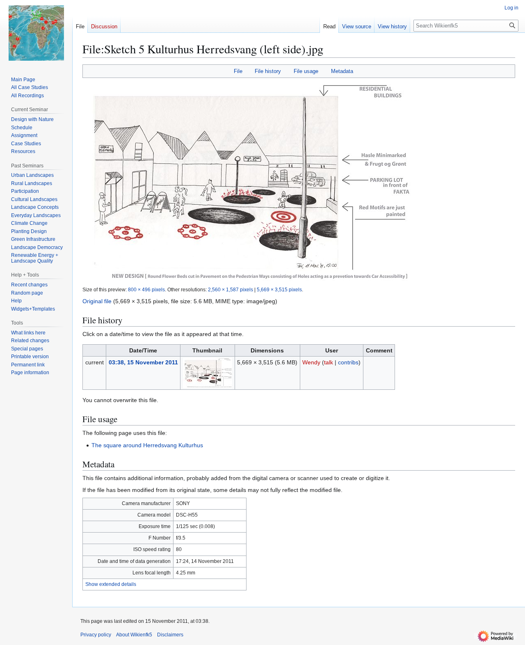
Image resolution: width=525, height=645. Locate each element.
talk (328, 362)
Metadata (342, 71)
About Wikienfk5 (134, 635)
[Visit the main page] (36, 33)
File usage (306, 71)
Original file (97, 301)
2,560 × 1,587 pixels (230, 289)
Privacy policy (95, 635)
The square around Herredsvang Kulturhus (147, 445)
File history (268, 71)
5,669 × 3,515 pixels (279, 289)
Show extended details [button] (110, 584)
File (238, 71)
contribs (348, 362)
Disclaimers (170, 635)
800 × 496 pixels (146, 289)
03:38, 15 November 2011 (143, 362)
